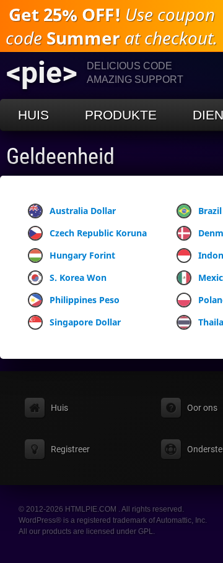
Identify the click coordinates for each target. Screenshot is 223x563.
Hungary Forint (82, 255)
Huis (33, 115)
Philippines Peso (85, 300)
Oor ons (202, 408)
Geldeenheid (60, 157)
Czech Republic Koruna (98, 233)
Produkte (121, 115)
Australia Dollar (83, 211)
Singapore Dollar (85, 322)
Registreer (70, 449)
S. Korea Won (78, 277)
